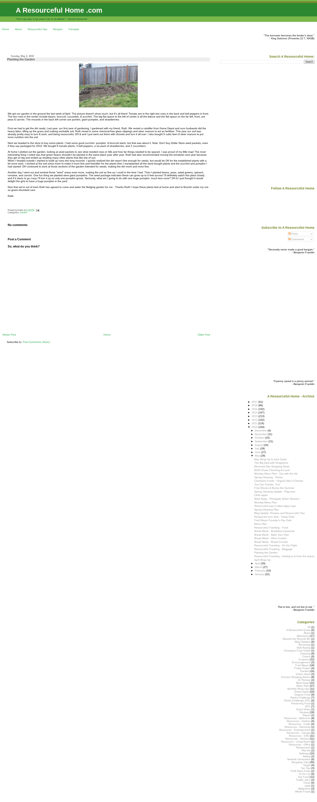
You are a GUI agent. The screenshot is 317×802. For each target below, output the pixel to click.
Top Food (303, 776)
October (260, 437)
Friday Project (302, 668)
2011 (255, 423)
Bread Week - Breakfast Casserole (274, 531)
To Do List (304, 773)
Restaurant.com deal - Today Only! (274, 516)
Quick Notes (303, 709)
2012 (255, 419)
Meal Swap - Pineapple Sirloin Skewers (277, 498)
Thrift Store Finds (300, 771)
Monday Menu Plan (265, 502)
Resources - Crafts (299, 724)
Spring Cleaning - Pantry (268, 477)
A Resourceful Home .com (59, 10)
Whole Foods (302, 791)
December (261, 430)
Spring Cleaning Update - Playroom (274, 491)
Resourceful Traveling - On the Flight (275, 545)
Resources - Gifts (299, 735)
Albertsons (303, 635)
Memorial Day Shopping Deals (271, 466)
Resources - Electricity (297, 726)
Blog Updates (302, 641)
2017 (255, 401)
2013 (255, 416)
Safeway (304, 753)
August (259, 444)
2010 (255, 427)
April (258, 563)
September (261, 441)
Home (5, 29)
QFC (307, 706)
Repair (306, 715)
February (260, 570)
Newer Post (9, 334)
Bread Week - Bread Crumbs (271, 541)
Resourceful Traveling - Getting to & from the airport (284, 556)
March (259, 567)
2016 (255, 405)
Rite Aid (306, 750)
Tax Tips (305, 768)
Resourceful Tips (37, 29)
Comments (297, 239)
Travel (306, 782)
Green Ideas (303, 674)
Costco (306, 656)
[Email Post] (37, 210)
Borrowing (304, 644)
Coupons (303, 659)
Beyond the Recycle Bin (296, 638)
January (260, 574)
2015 (255, 409)
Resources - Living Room (295, 741)
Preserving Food (300, 703)
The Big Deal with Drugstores (271, 462)
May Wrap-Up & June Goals (270, 459)
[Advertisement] (69, 42)
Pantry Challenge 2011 (297, 700)
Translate (73, 29)
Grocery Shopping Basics (295, 677)
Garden (23, 212)
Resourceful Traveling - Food (271, 527)
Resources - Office (299, 744)
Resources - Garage (298, 732)
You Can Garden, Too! (267, 484)
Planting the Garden (21, 59)
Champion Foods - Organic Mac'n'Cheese (278, 480)
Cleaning (305, 653)
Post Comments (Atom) (36, 342)
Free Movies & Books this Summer (274, 487)
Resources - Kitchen (297, 738)
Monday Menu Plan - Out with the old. (276, 473)
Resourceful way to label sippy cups (275, 505)
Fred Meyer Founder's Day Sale (273, 520)
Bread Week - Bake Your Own (271, 534)
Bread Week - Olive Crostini (270, 538)
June (258, 452)
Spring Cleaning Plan (266, 509)
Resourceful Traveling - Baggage (273, 549)
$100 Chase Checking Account (272, 470)
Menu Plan (260, 523)
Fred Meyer (302, 665)
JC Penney (304, 679)
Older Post (204, 334)
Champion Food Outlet (297, 650)
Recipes (57, 29)
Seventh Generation (298, 759)
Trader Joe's (303, 779)
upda (307, 785)
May (257, 455)
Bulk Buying (303, 647)
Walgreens (304, 788)
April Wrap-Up (262, 559)
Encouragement (301, 662)
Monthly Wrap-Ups (298, 688)
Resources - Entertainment (294, 729)
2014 (255, 412)
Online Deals (301, 691)
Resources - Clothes (298, 721)
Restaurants (303, 747)
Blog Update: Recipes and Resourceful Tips (279, 513)
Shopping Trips (300, 762)
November (261, 434)
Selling (306, 756)
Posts (294, 233)
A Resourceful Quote (298, 630)
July (257, 448)
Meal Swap (302, 682)
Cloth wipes (261, 495)
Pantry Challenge (300, 697)
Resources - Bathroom (297, 718)
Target (306, 765)
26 (308, 627)
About (18, 29)
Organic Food (302, 694)
